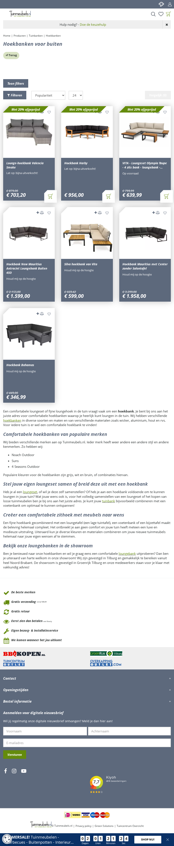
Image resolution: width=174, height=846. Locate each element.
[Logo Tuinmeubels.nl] (20, 14)
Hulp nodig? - (83, 24)
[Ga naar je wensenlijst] (160, 14)
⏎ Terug (11, 55)
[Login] (170, 4)
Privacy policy (83, 826)
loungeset (30, 492)
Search (153, 14)
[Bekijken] (168, 14)
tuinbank (108, 501)
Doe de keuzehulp (93, 24)
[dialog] (7, 839)
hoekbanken (12, 420)
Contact (161, 4)
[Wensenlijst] (160, 14)
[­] (5, 783)
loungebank (127, 553)
